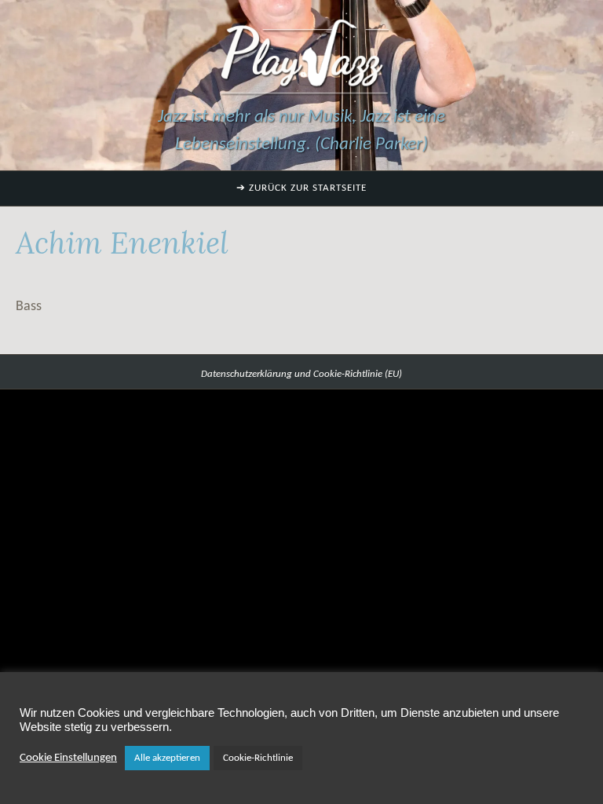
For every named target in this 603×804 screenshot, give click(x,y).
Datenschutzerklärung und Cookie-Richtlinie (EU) (301, 374)
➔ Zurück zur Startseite (301, 188)
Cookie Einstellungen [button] (68, 758)
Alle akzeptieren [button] (167, 758)
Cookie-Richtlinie (258, 758)
